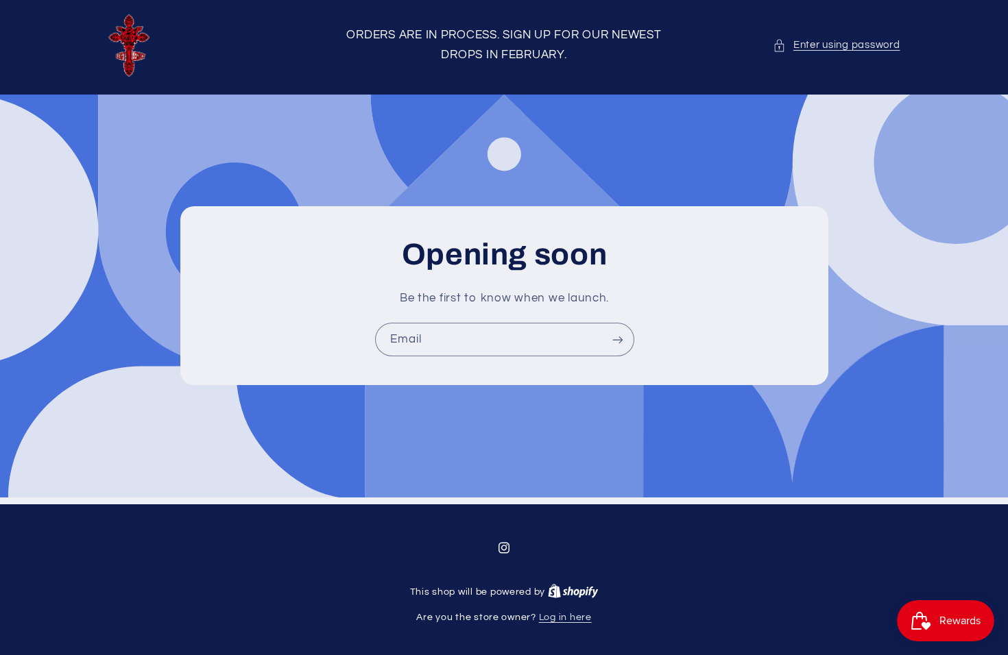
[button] (836, 45)
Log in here (565, 617)
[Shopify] (573, 592)
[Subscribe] (617, 339)
